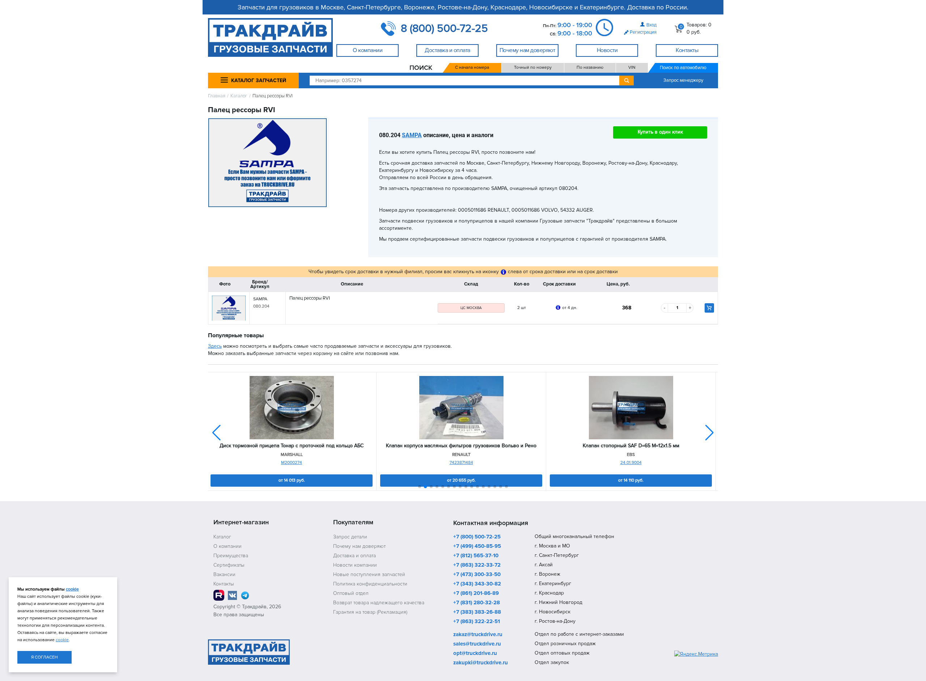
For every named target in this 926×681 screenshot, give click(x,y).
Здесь (215, 346)
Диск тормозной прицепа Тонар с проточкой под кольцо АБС (292, 446)
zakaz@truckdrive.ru (477, 635)
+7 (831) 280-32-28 (476, 603)
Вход (651, 25)
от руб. (292, 480)
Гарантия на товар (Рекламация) (370, 612)
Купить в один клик (660, 132)
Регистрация (643, 32)
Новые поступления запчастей (369, 574)
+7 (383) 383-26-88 (477, 612)
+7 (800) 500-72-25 (477, 537)
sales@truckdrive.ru (477, 644)
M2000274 (291, 462)
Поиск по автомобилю (683, 68)
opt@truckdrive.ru (475, 653)
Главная (216, 96)
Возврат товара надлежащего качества (378, 603)
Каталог (238, 96)
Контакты (223, 584)
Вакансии (224, 574)
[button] (709, 433)
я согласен (44, 657)
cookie (72, 589)
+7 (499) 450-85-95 (477, 546)
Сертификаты (229, 565)
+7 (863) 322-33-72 (477, 565)
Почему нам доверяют (359, 546)
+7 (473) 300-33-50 (477, 574)
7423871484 (461, 462)
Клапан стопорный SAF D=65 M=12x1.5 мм (631, 446)
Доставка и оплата (354, 556)
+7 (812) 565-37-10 (475, 556)
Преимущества (230, 556)
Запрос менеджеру (683, 80)
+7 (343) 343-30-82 (477, 584)
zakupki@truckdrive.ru (480, 663)
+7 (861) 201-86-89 (476, 593)
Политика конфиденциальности (370, 584)
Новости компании (355, 565)
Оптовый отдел (351, 593)
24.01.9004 (631, 462)
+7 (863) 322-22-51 (476, 621)
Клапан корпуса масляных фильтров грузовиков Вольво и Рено (461, 446)
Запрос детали (350, 537)
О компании (227, 546)
